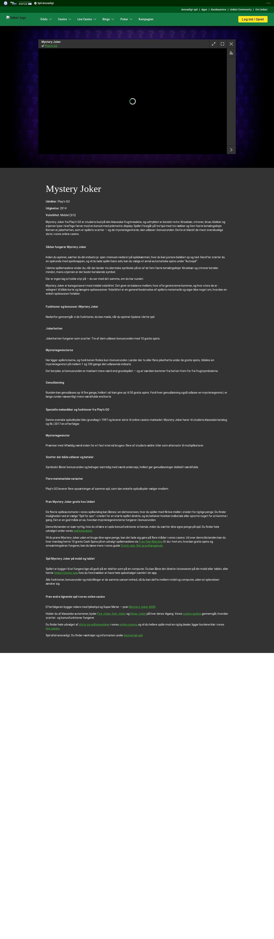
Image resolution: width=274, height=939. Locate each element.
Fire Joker (104, 613)
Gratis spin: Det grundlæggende (142, 545)
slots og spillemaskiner (94, 624)
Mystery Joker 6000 (142, 607)
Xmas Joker (138, 613)
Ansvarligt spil (133, 635)
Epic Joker (119, 613)
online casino (128, 624)
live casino (53, 628)
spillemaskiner (82, 530)
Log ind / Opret (253, 19)
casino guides (192, 613)
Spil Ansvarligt (46, 3)
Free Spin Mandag (150, 541)
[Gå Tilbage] (231, 43)
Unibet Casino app (65, 572)
